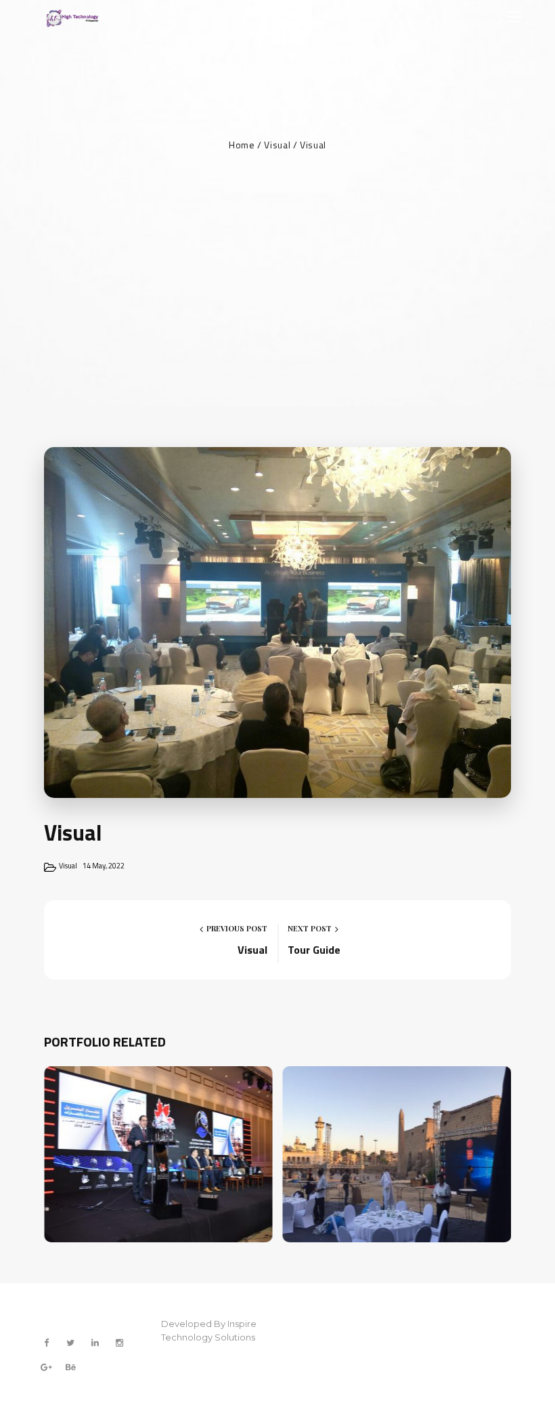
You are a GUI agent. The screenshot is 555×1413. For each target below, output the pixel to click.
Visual (277, 145)
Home (242, 145)
